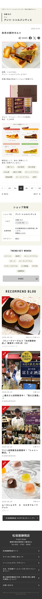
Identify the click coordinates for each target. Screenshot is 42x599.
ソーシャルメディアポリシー (14, 563)
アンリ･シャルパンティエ (15, 9)
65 (21, 188)
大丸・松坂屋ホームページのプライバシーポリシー (19, 570)
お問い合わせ (8, 585)
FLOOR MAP (20, 223)
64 (15, 188)
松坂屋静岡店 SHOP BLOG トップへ (20, 518)
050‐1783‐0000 (23, 544)
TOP (3, 9)
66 (27, 188)
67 (32, 188)
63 (10, 188)
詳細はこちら (20, 233)
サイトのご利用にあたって (13, 557)
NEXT (36, 194)
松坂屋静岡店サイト (10, 551)
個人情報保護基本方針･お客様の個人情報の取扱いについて (19, 578)
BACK (6, 194)
